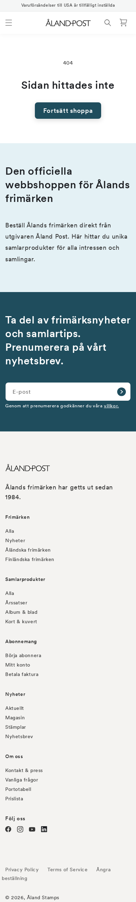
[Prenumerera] (121, 391)
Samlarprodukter (25, 579)
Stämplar (15, 727)
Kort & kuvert (21, 621)
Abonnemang (21, 641)
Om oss (14, 756)
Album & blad (21, 612)
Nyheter (15, 540)
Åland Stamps (43, 897)
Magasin (15, 717)
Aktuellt (14, 708)
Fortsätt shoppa (68, 110)
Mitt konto (17, 665)
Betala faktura (21, 674)
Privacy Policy (22, 869)
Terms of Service (67, 869)
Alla (9, 531)
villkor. (111, 405)
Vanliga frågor (21, 780)
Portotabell (18, 789)
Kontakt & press (24, 770)
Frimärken (17, 517)
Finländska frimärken (29, 559)
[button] (8, 22)
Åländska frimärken (28, 550)
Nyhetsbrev (19, 736)
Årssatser (16, 602)
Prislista (14, 798)
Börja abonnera (23, 655)
